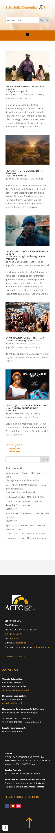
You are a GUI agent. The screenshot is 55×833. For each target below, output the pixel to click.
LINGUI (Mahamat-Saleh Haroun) (26, 408)
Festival (45, 265)
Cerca (45, 459)
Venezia (36, 347)
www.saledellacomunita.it (15, 690)
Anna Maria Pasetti (18, 178)
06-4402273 (15, 634)
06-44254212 (16, 638)
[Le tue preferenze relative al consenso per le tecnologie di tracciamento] (5, 828)
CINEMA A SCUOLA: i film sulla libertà (25, 496)
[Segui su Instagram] (18, 806)
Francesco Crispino (18, 94)
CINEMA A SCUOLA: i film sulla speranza (26, 538)
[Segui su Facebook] (7, 806)
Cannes (36, 265)
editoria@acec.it (42, 647)
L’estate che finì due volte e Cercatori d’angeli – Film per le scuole (24, 505)
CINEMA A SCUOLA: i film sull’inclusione (26, 533)
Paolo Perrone (16, 413)
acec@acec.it (20, 642)
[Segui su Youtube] (12, 806)
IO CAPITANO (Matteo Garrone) (25, 339)
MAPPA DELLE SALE (16, 656)
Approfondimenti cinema (18, 98)
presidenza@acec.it (12, 703)
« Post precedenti (14, 444)
